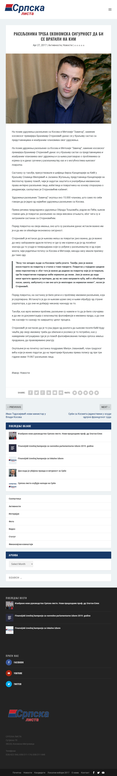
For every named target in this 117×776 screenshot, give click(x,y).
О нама (75, 772)
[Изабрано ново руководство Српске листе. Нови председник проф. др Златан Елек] (12, 435)
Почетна (17, 772)
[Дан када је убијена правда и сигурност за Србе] (12, 473)
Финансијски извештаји (21, 544)
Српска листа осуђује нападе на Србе (37, 483)
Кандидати (39, 772)
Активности (55, 45)
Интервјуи (14, 514)
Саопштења (15, 498)
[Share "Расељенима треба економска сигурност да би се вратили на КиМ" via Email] (55, 393)
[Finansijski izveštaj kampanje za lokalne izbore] (12, 460)
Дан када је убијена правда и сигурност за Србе (42, 471)
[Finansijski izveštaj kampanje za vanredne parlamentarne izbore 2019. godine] (12, 448)
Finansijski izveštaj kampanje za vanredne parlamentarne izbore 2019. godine (56, 446)
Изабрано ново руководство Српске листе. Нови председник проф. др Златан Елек (60, 433)
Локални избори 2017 (58, 772)
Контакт (85, 772)
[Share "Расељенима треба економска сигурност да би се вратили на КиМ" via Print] (61, 393)
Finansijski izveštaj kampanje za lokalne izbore (41, 458)
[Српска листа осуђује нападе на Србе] (12, 485)
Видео (12, 529)
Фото (11, 521)
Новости (67, 45)
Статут (12, 536)
